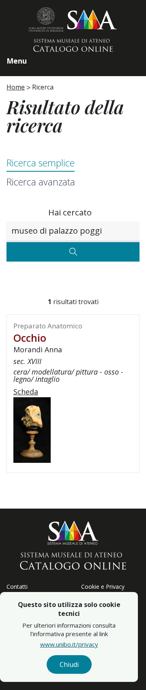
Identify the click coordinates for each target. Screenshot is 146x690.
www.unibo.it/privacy (69, 644)
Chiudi (69, 664)
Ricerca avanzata (40, 181)
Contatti (17, 586)
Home (15, 87)
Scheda (25, 391)
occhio (29, 338)
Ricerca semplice (40, 162)
